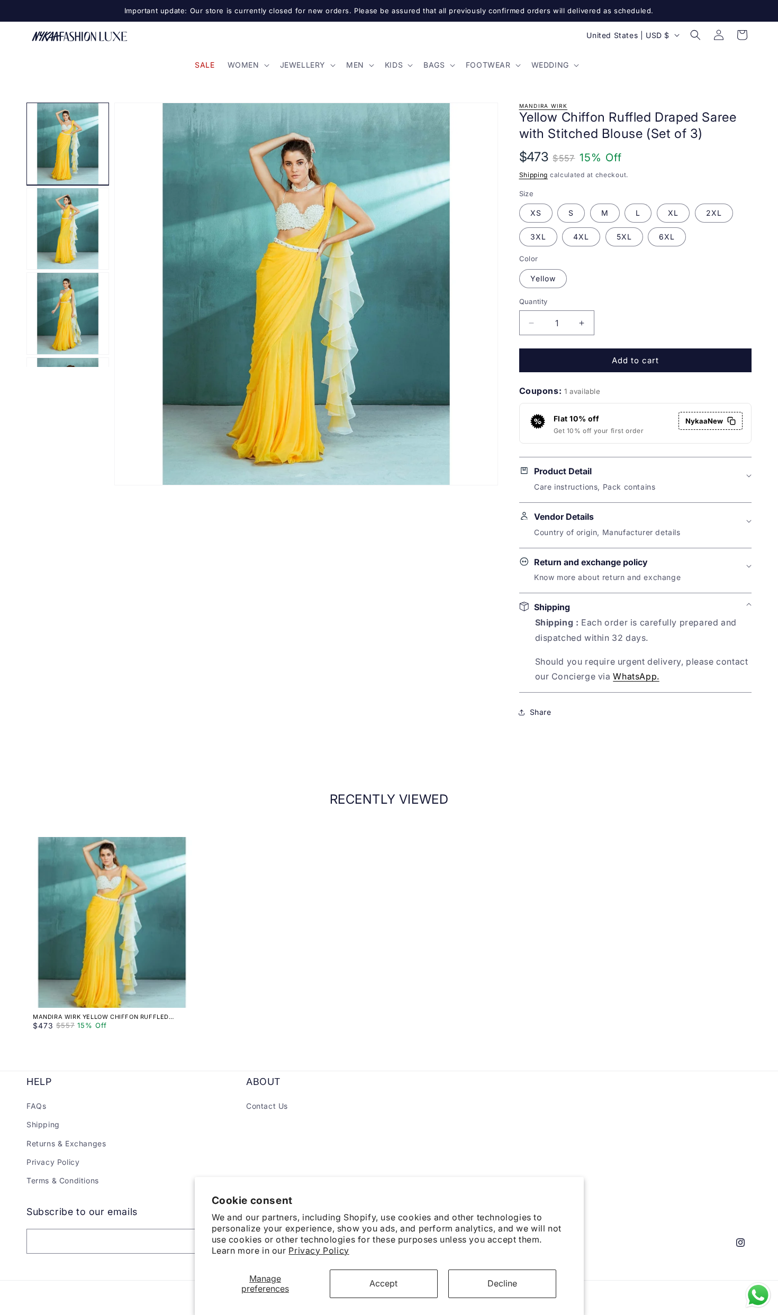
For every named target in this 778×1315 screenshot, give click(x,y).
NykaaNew (704, 421)
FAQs (36, 1105)
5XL (624, 236)
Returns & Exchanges (66, 1143)
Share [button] (540, 711)
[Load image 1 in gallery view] (67, 144)
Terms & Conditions (62, 1180)
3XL (538, 236)
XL (673, 212)
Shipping (533, 175)
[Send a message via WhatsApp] (758, 1295)
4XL (581, 236)
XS (535, 212)
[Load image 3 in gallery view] (67, 313)
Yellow (543, 278)
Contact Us (267, 1105)
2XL (714, 212)
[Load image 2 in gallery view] (67, 229)
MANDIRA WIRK (543, 106)
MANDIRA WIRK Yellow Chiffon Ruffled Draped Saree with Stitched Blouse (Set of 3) (110, 1016)
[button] (247, 65)
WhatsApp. (636, 676)
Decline (502, 1283)
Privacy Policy (318, 1250)
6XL (667, 236)
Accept (383, 1283)
